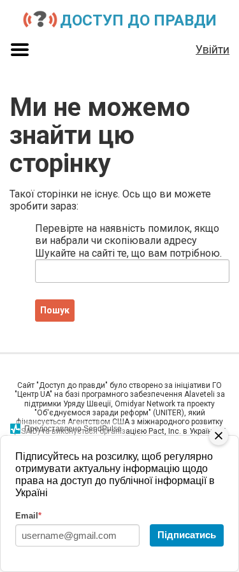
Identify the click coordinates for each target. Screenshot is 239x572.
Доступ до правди (138, 20)
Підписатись (186, 534)
